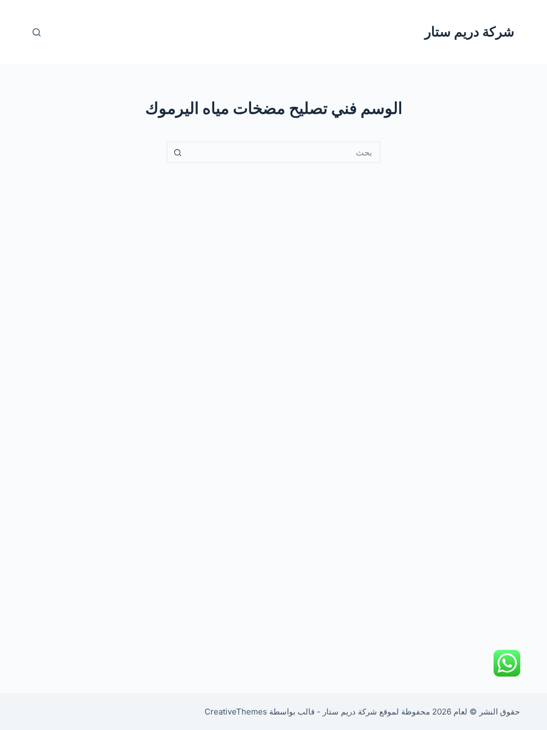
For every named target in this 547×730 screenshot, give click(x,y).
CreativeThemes (236, 711)
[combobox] (283, 152)
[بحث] (37, 32)
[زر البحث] (177, 152)
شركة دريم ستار (469, 32)
